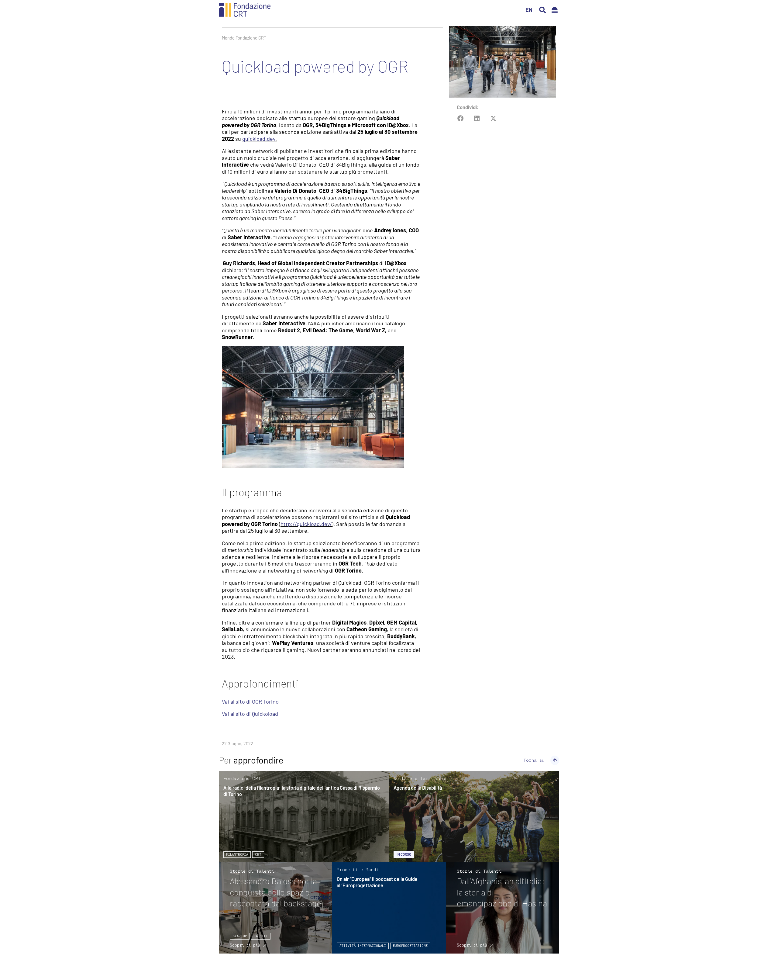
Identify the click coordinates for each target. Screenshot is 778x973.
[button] (542, 10)
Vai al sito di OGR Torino (250, 701)
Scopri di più (245, 945)
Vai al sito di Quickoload (250, 713)
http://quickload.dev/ (306, 524)
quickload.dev (258, 138)
